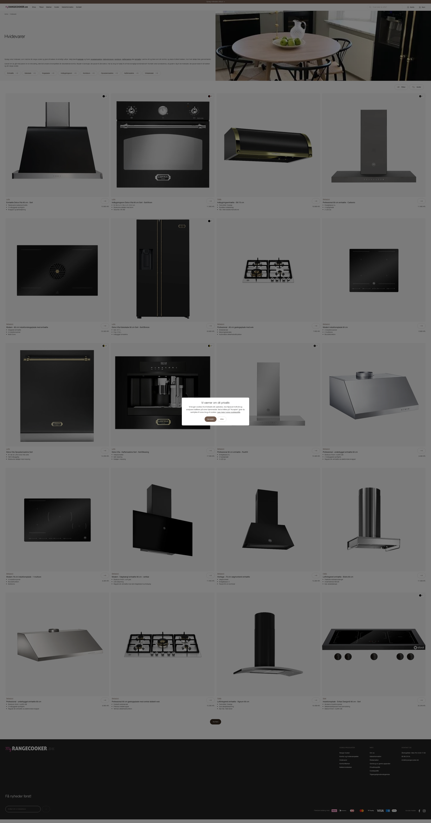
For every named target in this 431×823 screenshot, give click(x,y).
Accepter (210, 419)
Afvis (222, 419)
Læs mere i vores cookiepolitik (228, 412)
